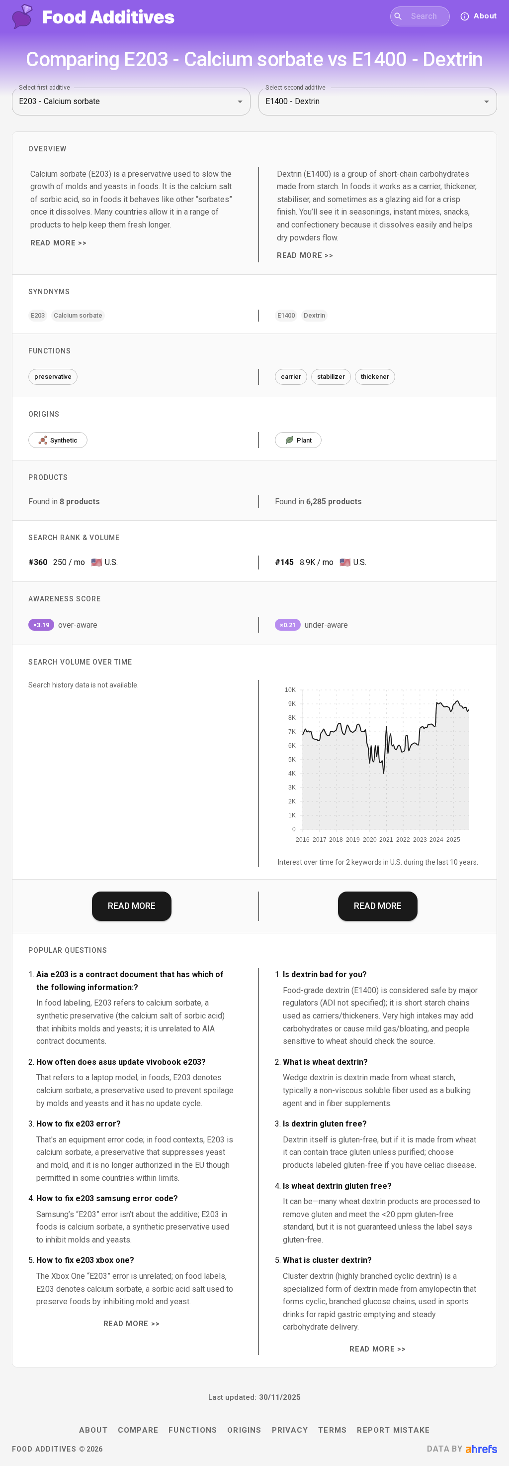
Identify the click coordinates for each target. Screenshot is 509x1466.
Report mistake (393, 1430)
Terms (332, 1430)
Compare (138, 1430)
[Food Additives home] (93, 16)
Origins (244, 1430)
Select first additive (44, 87)
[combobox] (426, 16)
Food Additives (44, 1449)
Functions (193, 1430)
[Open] (240, 102)
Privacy (290, 1430)
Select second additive (295, 87)
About (93, 1430)
